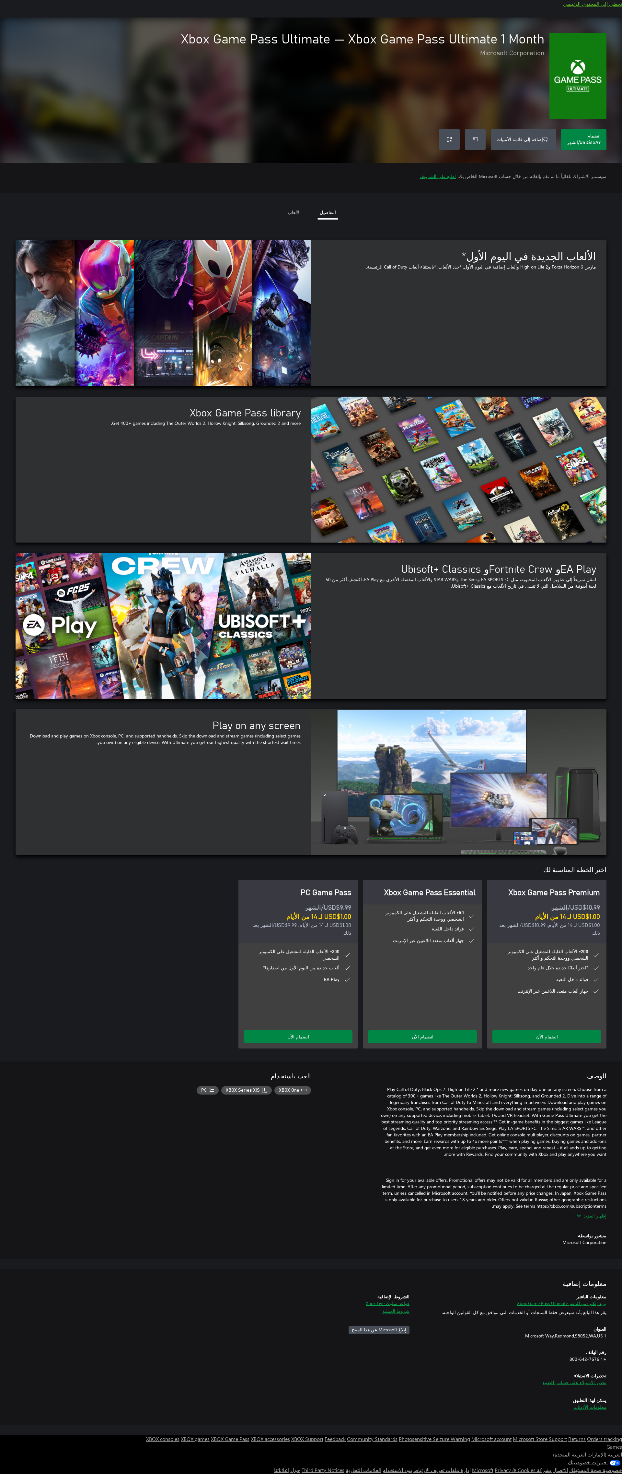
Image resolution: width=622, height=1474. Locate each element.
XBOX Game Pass (230, 1438)
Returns (577, 1438)
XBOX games (195, 1438)
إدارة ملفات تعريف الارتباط (442, 1470)
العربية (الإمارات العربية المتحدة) (587, 1454)
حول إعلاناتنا (287, 1470)
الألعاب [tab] (294, 212)
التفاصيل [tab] (328, 212)
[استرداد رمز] (449, 139)
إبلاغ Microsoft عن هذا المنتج (379, 1329)
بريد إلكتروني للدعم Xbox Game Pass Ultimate (561, 1303)
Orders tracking (604, 1438)
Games (614, 1446)
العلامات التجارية (363, 1470)
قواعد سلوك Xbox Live (387, 1303)
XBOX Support (307, 1438)
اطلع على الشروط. (438, 176)
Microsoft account (491, 1438)
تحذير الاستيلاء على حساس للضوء (574, 1382)
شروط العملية (395, 1311)
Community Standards (372, 1438)
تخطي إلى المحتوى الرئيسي (592, 3)
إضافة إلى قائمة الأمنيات (520, 139)
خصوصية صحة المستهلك (595, 1470)
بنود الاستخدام (397, 1470)
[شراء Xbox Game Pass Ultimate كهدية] (475, 139)
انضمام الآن (547, 1037)
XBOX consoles (162, 1438)
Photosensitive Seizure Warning (434, 1438)
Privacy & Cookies (515, 1470)
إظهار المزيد (594, 1216)
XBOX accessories (270, 1438)
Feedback (335, 1438)
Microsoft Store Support (540, 1438)
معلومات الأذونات (589, 1407)
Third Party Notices (323, 1470)
